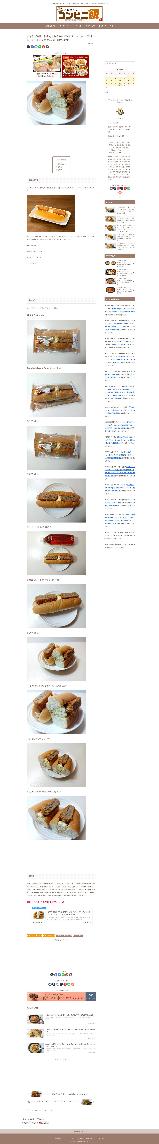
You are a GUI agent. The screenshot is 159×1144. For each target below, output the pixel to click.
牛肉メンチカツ (78, 935)
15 (128, 80)
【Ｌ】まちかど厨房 (50, 935)
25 (111, 85)
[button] (47, 46)
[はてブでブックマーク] (36, 46)
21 (124, 83)
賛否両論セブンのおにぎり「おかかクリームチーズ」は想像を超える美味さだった (120, 488)
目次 (58, 160)
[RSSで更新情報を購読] (72, 984)
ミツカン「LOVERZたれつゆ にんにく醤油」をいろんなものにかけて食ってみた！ (120, 344)
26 (115, 85)
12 (115, 80)
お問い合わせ (90, 1138)
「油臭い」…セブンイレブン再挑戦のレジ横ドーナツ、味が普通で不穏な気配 (119, 455)
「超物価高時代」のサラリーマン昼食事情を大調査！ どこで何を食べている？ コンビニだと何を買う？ (121, 326)
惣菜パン (60, 935)
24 (106, 85)
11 (111, 80)
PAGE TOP (80, 1131)
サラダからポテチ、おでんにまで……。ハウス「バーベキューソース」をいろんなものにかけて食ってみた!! (120, 359)
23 (133, 83)
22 (128, 83)
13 (120, 80)
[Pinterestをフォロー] (65, 984)
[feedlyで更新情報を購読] (68, 984)
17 (106, 83)
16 (133, 80)
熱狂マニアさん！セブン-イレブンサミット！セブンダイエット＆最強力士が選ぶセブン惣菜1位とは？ (120, 440)
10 (106, 80)
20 (120, 83)
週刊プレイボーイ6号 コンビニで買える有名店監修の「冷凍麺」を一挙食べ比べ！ (120, 502)
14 (124, 80)
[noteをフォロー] (61, 984)
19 (115, 83)
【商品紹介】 (61, 164)
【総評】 (60, 170)
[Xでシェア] (28, 46)
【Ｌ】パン (31, 935)
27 (120, 85)
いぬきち (120, 118)
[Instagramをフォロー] (57, 984)
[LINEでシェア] (39, 46)
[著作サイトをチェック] (50, 984)
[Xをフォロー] (53, 984)
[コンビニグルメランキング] (44, 1122)
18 (111, 83)
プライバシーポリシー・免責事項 (73, 1138)
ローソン (39, 935)
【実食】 (60, 167)
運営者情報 (58, 1138)
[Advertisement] (61, 140)
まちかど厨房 (68, 935)
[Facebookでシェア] (32, 46)
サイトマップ (100, 1138)
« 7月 (106, 92)
